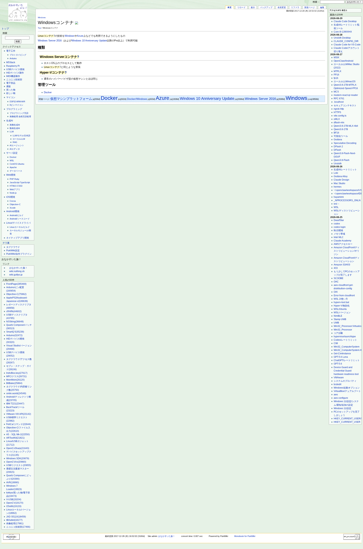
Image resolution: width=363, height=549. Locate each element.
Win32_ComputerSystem (346, 346)
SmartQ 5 (15, 331)
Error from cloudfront (344, 295)
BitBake (14, 383)
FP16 (336, 74)
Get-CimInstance (342, 353)
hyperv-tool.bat (341, 302)
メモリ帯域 (339, 234)
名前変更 (282, 7)
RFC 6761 (339, 98)
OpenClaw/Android (343, 61)
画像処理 (14, 116)
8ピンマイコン (16, 105)
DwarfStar (339, 220)
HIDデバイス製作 (15, 72)
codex (337, 223)
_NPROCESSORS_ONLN (347, 200)
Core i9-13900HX (343, 31)
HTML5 (13, 186)
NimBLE (338, 316)
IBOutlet (14, 520)
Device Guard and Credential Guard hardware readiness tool (346, 370)
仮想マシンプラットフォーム (71, 99)
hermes (337, 186)
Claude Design (341, 179)
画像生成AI (15, 125)
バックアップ (266, 7)
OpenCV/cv (16, 462)
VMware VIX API (18, 414)
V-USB (13, 499)
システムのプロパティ (345, 381)
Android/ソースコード (20, 219)
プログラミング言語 (19, 113)
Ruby (16, 179)
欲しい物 (10, 93)
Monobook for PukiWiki (244, 536)
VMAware (339, 377)
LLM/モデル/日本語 (21, 135)
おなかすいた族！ (18, 268)
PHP (12, 179)
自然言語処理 (25, 116)
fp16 (336, 78)
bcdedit (337, 384)
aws (336, 394)
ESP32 (13, 101)
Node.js (13, 193)
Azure (80, 36)
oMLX (337, 119)
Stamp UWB (340, 319)
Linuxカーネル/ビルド (20, 227)
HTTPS (337, 112)
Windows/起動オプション (347, 387)
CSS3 (19, 186)
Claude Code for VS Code (347, 44)
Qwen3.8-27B (341, 129)
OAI (335, 292)
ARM (18, 101)
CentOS (13, 164)
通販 (8, 86)
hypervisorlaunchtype (345, 336)
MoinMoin (15, 379)
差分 (253, 7)
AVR (23, 101)
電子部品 (10, 83)
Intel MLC (339, 237)
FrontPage (16, 284)
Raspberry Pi (13, 66)
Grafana (338, 139)
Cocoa (13, 201)
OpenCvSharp (17, 448)
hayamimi (339, 197)
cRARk (14, 311)
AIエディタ (15, 149)
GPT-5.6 (338, 363)
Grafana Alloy (340, 176)
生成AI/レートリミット (345, 169)
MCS (336, 91)
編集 (322, 7)
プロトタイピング (18, 55)
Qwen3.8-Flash (341, 160)
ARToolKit (15, 438)
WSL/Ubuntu (340, 309)
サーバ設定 (12, 153)
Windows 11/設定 (342, 408)
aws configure (341, 398)
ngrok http (339, 109)
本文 (229, 7)
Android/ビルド (16, 215)
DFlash (337, 150)
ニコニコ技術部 (14, 79)
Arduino (13, 58)
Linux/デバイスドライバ (18, 223)
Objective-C (15, 204)
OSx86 (13, 506)
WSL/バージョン (342, 312)
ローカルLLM (19, 139)
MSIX (336, 57)
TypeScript (25, 182)
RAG (15, 142)
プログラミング (14, 109)
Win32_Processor (343, 329)
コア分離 (338, 333)
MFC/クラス (16, 376)
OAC (336, 281)
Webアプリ (15, 189)
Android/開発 (12, 211)
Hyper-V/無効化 (342, 305)
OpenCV (14, 503)
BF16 (336, 132)
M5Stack (10, 62)
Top (39, 28)
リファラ (295, 7)
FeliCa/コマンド (18, 424)
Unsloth (338, 163)
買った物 (10, 89)
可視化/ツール (341, 136)
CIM (336, 343)
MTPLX (337, 71)
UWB (336, 322)
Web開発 (11, 175)
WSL (12, 160)
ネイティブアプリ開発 (17, 238)
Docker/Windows (137, 98)
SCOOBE (338, 278)
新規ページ (309, 7)
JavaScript (14, 182)
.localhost (339, 102)
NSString (15, 321)
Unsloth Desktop (342, 37)
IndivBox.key (16, 373)
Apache (13, 167)
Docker (13, 157)
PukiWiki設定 (13, 250)
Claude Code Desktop (345, 21)
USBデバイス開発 (15, 69)
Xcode (13, 208)
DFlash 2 (338, 146)
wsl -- (336, 203)
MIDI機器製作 (13, 76)
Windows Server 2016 (50, 40)
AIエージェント (17, 145)
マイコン (10, 97)
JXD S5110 (16, 516)
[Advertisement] (281, 20)
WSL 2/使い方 (341, 299)
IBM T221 (15, 403)
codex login (340, 227)
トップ (5, 28)
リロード (241, 7)
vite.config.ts (340, 115)
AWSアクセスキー (343, 244)
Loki (336, 173)
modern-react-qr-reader (346, 95)
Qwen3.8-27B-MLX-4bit (346, 126)
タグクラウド (13, 247)
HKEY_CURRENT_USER (347, 422)
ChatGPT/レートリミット (347, 360)
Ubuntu (21, 164)
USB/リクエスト (18, 465)
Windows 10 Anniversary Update (89, 40)
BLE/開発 (338, 230)
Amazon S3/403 (342, 264)
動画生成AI (15, 128)
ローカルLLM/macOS (344, 81)
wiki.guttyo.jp (15, 274)
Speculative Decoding (345, 143)
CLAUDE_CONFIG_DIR (346, 41)
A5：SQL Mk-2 (18, 434)
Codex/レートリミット (345, 340)
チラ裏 (6, 243)
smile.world (16, 393)
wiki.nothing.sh (17, 271)
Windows (42, 17)
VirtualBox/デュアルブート (347, 391)
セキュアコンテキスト (345, 105)
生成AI (9, 120)
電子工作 (10, 51)
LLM (12, 131)
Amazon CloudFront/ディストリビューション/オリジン (346, 251)
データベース (16, 171)
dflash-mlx (339, 122)
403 (336, 268)
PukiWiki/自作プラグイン (19, 254)
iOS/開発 (10, 197)
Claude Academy (342, 240)
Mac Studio (339, 183)
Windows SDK (17, 458)
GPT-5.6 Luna (341, 357)
